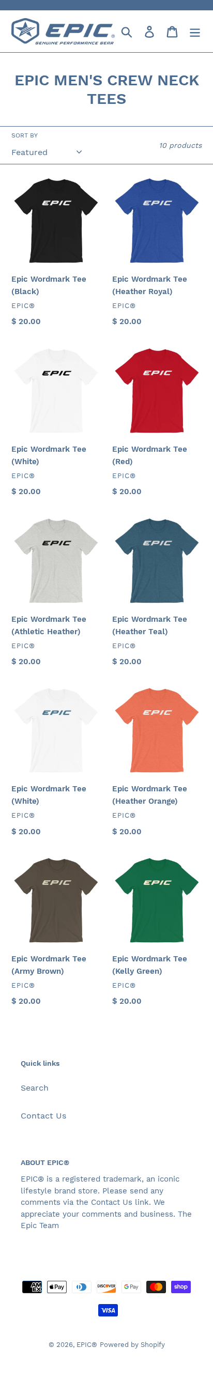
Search (35, 1088)
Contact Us (43, 1116)
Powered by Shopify (132, 1345)
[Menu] (195, 31)
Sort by (24, 135)
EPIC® (87, 1345)
